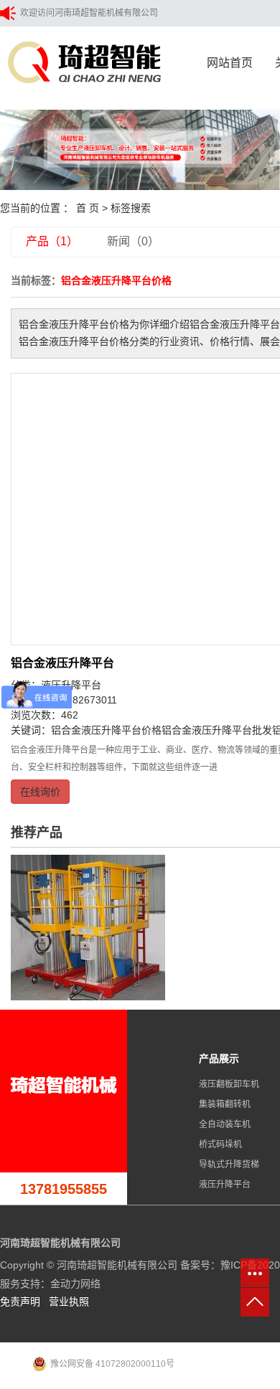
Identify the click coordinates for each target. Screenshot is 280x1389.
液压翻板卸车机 (229, 1084)
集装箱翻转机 (225, 1104)
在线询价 (40, 791)
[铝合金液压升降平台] (88, 926)
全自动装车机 (225, 1124)
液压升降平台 (225, 1185)
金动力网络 (75, 1283)
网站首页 (230, 63)
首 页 (87, 208)
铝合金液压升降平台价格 (106, 730)
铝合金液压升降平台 (62, 663)
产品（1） (52, 241)
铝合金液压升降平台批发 (217, 730)
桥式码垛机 (220, 1144)
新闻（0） (133, 241)
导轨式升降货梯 (229, 1165)
